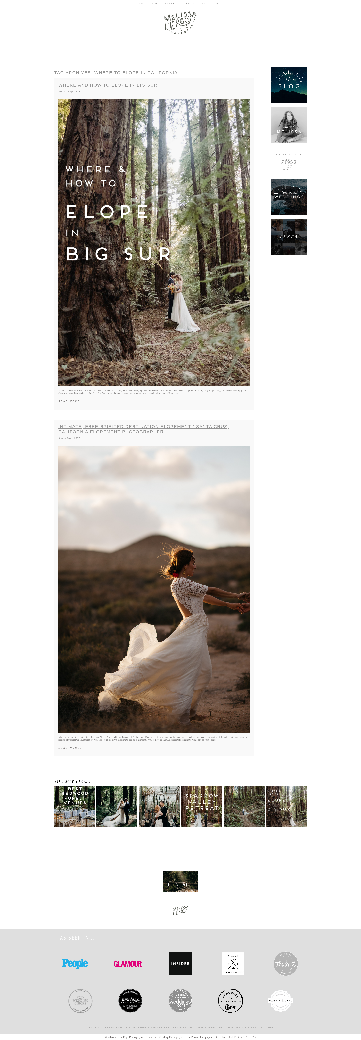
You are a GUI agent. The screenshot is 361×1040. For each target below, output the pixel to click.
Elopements (188, 4)
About (153, 4)
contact (218, 4)
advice (289, 159)
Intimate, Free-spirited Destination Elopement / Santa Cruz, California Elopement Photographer (143, 429)
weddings (289, 169)
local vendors (289, 165)
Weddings (169, 4)
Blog (204, 4)
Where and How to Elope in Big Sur (108, 85)
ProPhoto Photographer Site (203, 1037)
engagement (288, 163)
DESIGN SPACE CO (244, 1037)
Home (140, 4)
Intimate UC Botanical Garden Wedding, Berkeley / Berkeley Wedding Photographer (158, 801)
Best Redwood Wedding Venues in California (72, 797)
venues (289, 167)
